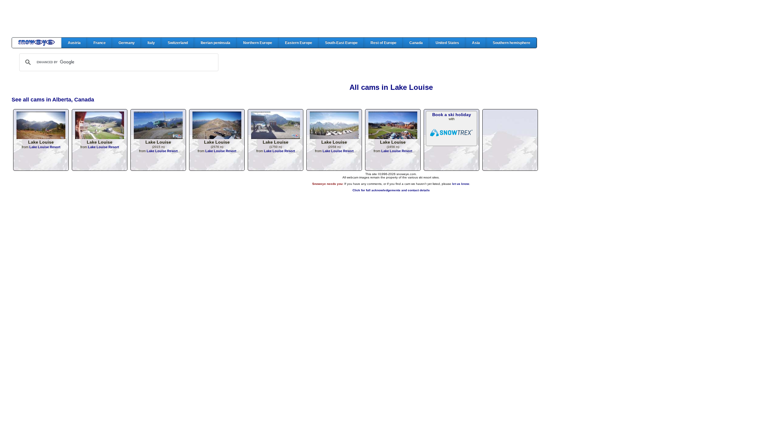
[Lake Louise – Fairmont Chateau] (275, 137)
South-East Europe (341, 43)
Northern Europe (257, 43)
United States (447, 43)
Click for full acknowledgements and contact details (391, 190)
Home (36, 43)
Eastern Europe (298, 43)
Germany (127, 43)
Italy (151, 43)
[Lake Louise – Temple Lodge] (158, 137)
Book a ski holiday (451, 114)
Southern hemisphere (511, 43)
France (99, 43)
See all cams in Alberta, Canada (53, 100)
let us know (460, 183)
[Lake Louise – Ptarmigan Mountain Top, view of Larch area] (40, 137)
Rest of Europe (383, 43)
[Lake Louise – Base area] (99, 137)
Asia (476, 43)
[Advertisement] (391, 18)
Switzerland (178, 43)
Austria (74, 43)
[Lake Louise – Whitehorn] (334, 137)
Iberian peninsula (215, 43)
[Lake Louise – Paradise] (216, 137)
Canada (416, 43)
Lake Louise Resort (44, 147)
